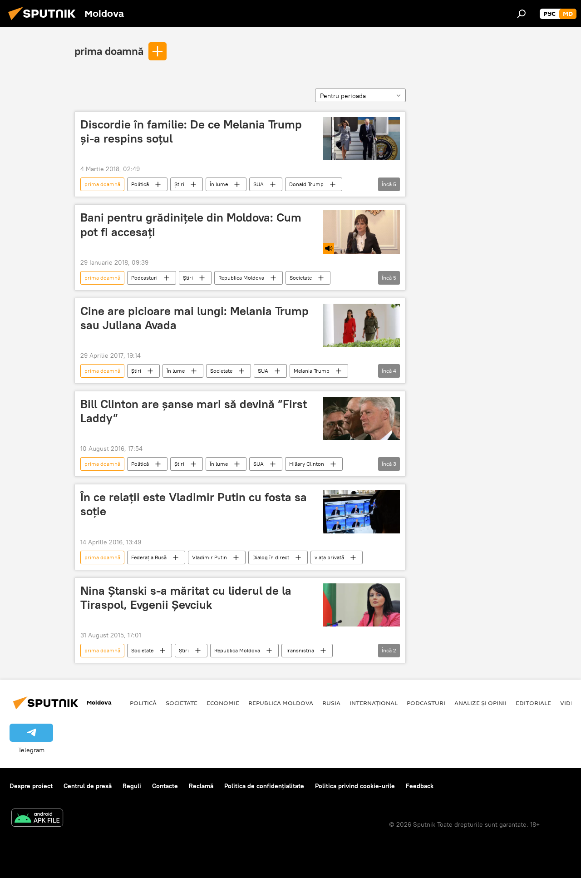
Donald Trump (306, 184)
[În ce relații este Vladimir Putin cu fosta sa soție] (361, 511)
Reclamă (201, 786)
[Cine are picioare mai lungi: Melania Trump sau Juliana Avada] (361, 325)
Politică (140, 184)
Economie (223, 703)
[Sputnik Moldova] (44, 21)
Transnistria (300, 650)
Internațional (374, 703)
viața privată (329, 557)
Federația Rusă (149, 557)
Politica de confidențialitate (264, 786)
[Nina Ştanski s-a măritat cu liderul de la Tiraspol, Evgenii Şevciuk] (361, 604)
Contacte (165, 786)
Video (569, 703)
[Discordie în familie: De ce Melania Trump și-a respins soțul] (361, 138)
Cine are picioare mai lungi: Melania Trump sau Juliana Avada (194, 318)
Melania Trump (312, 370)
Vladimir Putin (209, 557)
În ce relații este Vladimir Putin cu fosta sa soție (193, 504)
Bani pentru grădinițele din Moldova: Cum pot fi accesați (190, 224)
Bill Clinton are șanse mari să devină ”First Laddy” (193, 411)
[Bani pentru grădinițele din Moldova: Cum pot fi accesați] (361, 231)
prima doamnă (108, 51)
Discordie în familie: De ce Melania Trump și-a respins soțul (191, 131)
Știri (179, 184)
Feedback (419, 786)
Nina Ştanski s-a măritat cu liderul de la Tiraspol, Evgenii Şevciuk (185, 597)
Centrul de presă (88, 786)
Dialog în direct (270, 557)
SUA (258, 184)
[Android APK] (37, 819)
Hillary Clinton (306, 463)
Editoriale (533, 703)
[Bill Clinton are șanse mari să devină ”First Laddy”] (361, 418)
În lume (219, 184)
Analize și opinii (480, 703)
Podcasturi (144, 277)
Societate (301, 277)
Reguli (132, 786)
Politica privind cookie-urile (355, 786)
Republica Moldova (241, 277)
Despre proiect (31, 786)
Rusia (331, 703)
